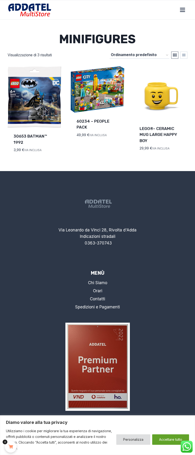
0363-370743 (98, 243)
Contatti (97, 299)
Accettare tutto (170, 439)
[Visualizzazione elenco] (183, 55)
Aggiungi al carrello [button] (91, 146)
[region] (97, 435)
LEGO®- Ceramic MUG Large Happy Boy (158, 134)
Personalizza (133, 439)
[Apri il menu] (182, 9)
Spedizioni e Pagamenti (97, 307)
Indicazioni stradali (97, 236)
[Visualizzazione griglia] (174, 55)
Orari (97, 290)
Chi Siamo (97, 282)
